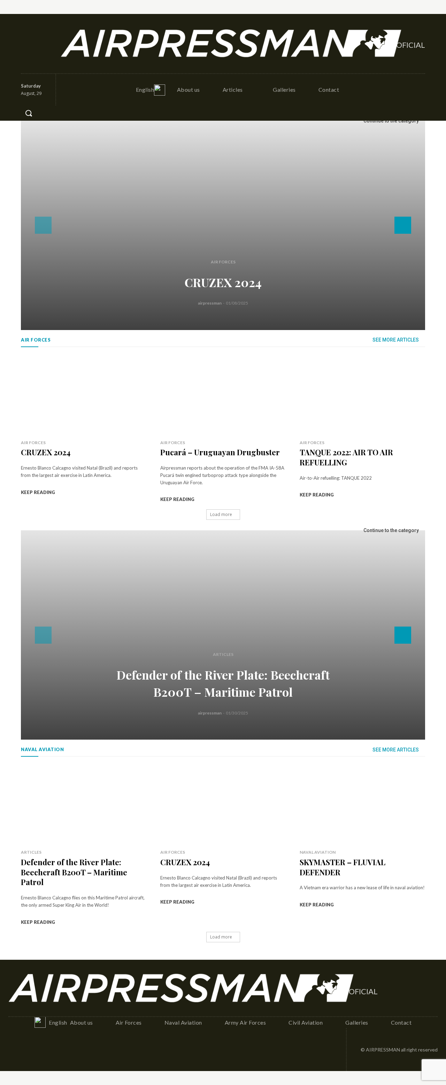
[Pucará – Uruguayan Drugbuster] (223, 394)
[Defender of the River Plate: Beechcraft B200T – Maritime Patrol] (223, 635)
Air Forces (223, 261)
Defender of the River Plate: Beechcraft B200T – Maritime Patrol (74, 872)
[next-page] (402, 225)
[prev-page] (43, 225)
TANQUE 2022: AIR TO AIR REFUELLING (346, 457)
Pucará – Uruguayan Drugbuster (220, 452)
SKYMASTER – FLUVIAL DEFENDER (342, 867)
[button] (28, 113)
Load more (221, 514)
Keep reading (38, 492)
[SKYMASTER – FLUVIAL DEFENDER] (362, 804)
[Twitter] (27, 51)
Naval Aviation (318, 852)
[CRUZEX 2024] (223, 225)
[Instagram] (42, 36)
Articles (223, 654)
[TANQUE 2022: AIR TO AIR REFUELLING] (362, 394)
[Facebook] (27, 36)
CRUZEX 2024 (223, 282)
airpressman (210, 303)
